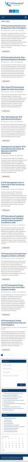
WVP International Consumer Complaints (14, 426)
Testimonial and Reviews (10, 418)
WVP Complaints (8, 421)
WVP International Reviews (11, 431)
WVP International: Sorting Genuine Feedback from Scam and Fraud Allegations (13, 323)
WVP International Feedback (11, 428)
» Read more (5, 51)
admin (13, 30)
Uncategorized (21, 30)
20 (12, 445)
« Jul (3, 450)
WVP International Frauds (10, 430)
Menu (3, 17)
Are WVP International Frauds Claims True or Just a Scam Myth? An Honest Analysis (13, 287)
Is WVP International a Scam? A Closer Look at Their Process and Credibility (12, 185)
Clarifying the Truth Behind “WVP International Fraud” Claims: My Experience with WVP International (13, 408)
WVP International (8, 423)
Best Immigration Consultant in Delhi (13, 458)
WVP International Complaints (11, 425)
